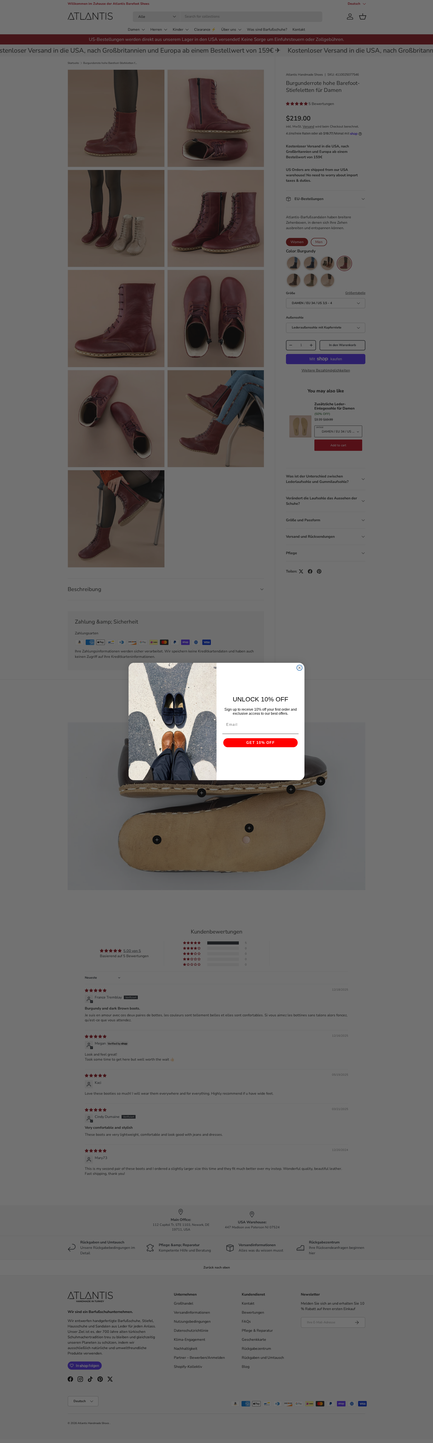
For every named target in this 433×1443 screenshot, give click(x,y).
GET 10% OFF (260, 743)
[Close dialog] (299, 667)
